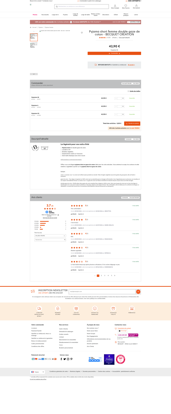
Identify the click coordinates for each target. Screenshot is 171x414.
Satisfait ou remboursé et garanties (41, 338)
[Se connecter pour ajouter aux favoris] (81, 32)
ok (138, 291)
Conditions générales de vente (59, 371)
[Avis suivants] (114, 276)
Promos (35, 14)
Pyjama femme (49, 27)
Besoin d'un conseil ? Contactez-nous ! (41, 1)
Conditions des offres (37, 346)
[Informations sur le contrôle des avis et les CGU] (58, 215)
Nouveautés (45, 14)
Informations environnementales (71, 159)
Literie (136, 14)
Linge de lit (55, 14)
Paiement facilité (36, 331)
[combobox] (81, 6)
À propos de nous (93, 325)
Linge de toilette (75, 14)
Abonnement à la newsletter (67, 340)
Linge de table (85, 14)
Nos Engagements (92, 336)
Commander (114, 53)
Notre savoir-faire (92, 331)
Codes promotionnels (37, 343)
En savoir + (131, 65)
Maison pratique (125, 14)
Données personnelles (89, 371)
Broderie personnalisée (66, 348)
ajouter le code (135, 22)
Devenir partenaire (92, 343)
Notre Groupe (91, 333)
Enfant (116, 14)
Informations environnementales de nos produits (99, 340)
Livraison (34, 328)
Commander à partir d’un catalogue (90, 1)
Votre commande (37, 325)
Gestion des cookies (104, 371)
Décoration (105, 14)
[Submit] (57, 6)
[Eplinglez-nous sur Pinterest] (71, 360)
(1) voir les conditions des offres (38, 379)
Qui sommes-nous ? (93, 328)
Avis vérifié (136, 205)
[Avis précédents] (95, 275)
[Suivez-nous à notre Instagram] (68, 360)
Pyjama (65, 14)
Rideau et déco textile (95, 14)
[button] (37, 372)
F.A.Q (60, 345)
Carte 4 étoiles (63, 329)
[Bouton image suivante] (34, 74)
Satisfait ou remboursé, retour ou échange (41, 334)
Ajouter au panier (133, 123)
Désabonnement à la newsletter (68, 342)
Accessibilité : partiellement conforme (123, 371)
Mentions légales (75, 371)
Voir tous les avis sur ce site (50, 217)
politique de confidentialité (97, 298)
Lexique (61, 337)
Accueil (34, 27)
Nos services (63, 325)
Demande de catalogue (66, 331)
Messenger (124, 330)
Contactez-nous (120, 325)
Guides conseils (63, 334)
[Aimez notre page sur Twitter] (64, 360)
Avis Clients (90, 346)
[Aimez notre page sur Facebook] (61, 360)
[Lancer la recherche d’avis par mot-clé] (65, 240)
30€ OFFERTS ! (134, 1)
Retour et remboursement (38, 341)
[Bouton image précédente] (34, 31)
